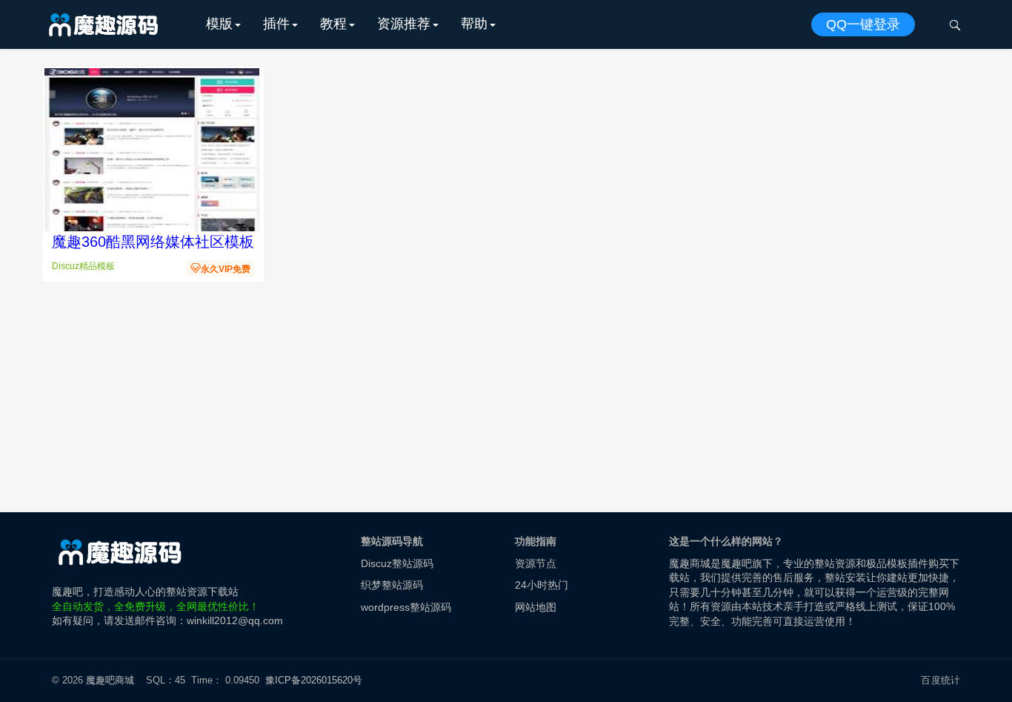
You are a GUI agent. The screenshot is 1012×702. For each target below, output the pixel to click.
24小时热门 (541, 585)
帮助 (474, 23)
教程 (333, 23)
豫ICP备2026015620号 (316, 680)
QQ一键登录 (863, 24)
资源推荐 (403, 23)
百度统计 (940, 680)
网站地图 (535, 607)
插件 (276, 23)
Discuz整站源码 (397, 563)
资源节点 (535, 563)
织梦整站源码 (392, 585)
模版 (219, 23)
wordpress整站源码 (406, 607)
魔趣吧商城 (110, 680)
